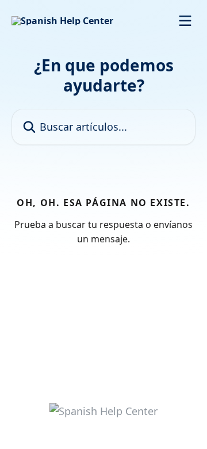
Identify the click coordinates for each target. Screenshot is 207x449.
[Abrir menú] (185, 21)
